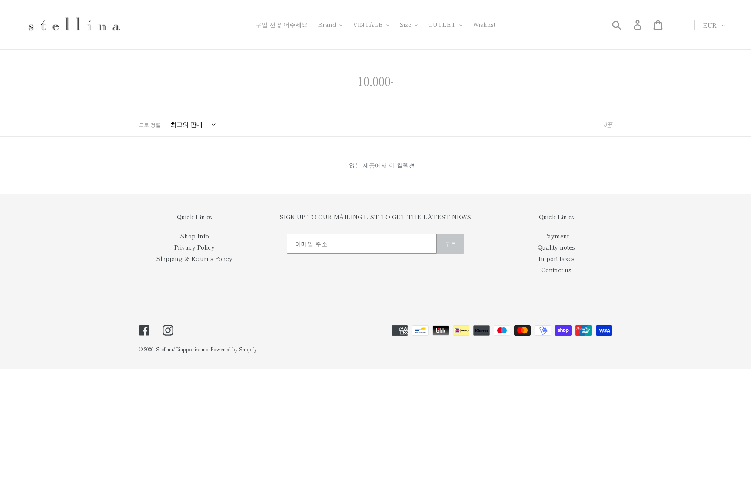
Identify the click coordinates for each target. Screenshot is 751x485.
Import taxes (556, 258)
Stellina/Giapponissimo (182, 349)
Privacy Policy (194, 247)
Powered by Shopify (233, 349)
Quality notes (556, 247)
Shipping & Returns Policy (194, 258)
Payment (556, 235)
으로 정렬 (150, 124)
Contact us (556, 269)
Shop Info (194, 235)
